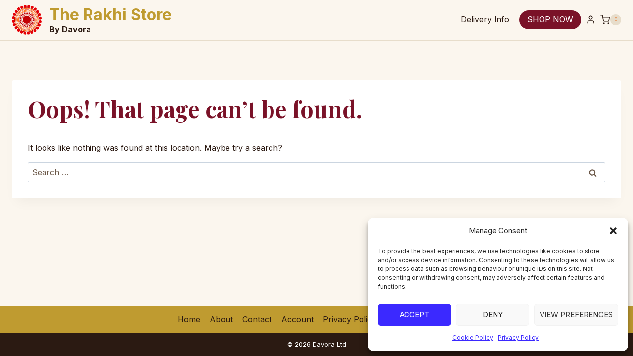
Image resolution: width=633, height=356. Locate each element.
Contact (256, 319)
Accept (414, 314)
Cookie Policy (472, 337)
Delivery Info (485, 19)
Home (189, 319)
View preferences (576, 314)
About (221, 319)
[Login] (590, 19)
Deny (493, 314)
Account (297, 319)
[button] (613, 231)
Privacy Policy (518, 337)
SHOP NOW (550, 19)
